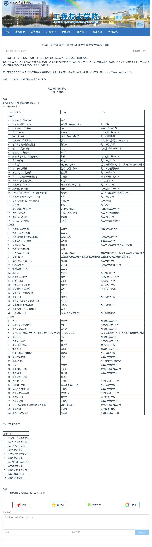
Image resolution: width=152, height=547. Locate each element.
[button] (142, 532)
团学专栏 (82, 31)
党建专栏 (66, 31)
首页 (7, 31)
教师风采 (97, 31)
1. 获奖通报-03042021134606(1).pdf (26, 492)
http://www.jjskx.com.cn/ (118, 72)
